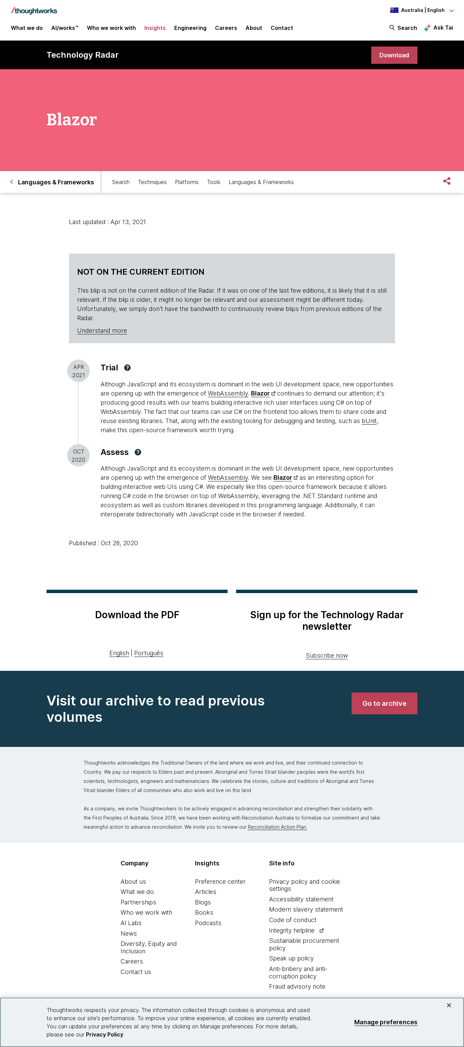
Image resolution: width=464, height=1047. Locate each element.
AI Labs (131, 922)
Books (204, 912)
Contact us (136, 971)
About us (133, 881)
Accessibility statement (301, 899)
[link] (394, 55)
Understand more (102, 330)
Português (148, 653)
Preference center (220, 881)
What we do (137, 891)
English (119, 653)
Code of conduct (293, 919)
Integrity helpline (292, 930)
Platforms (187, 182)
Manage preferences (385, 1022)
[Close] (449, 1005)
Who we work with (146, 912)
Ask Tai (443, 27)
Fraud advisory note (297, 986)
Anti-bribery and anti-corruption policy (298, 972)
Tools (213, 182)
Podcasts (208, 922)
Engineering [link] (190, 27)
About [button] (254, 27)
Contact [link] (282, 27)
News (129, 933)
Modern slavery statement (306, 909)
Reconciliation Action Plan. (277, 827)
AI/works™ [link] (64, 27)
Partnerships (138, 902)
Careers (132, 961)
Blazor (260, 393)
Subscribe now (327, 655)
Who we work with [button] (111, 27)
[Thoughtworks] (34, 7)
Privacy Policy (104, 1034)
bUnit (369, 420)
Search (407, 27)
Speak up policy (291, 958)
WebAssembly (228, 393)
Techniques (152, 182)
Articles (205, 891)
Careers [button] (226, 27)
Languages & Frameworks (261, 182)
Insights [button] (155, 27)
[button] (127, 367)
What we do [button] (27, 27)
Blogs (203, 902)
